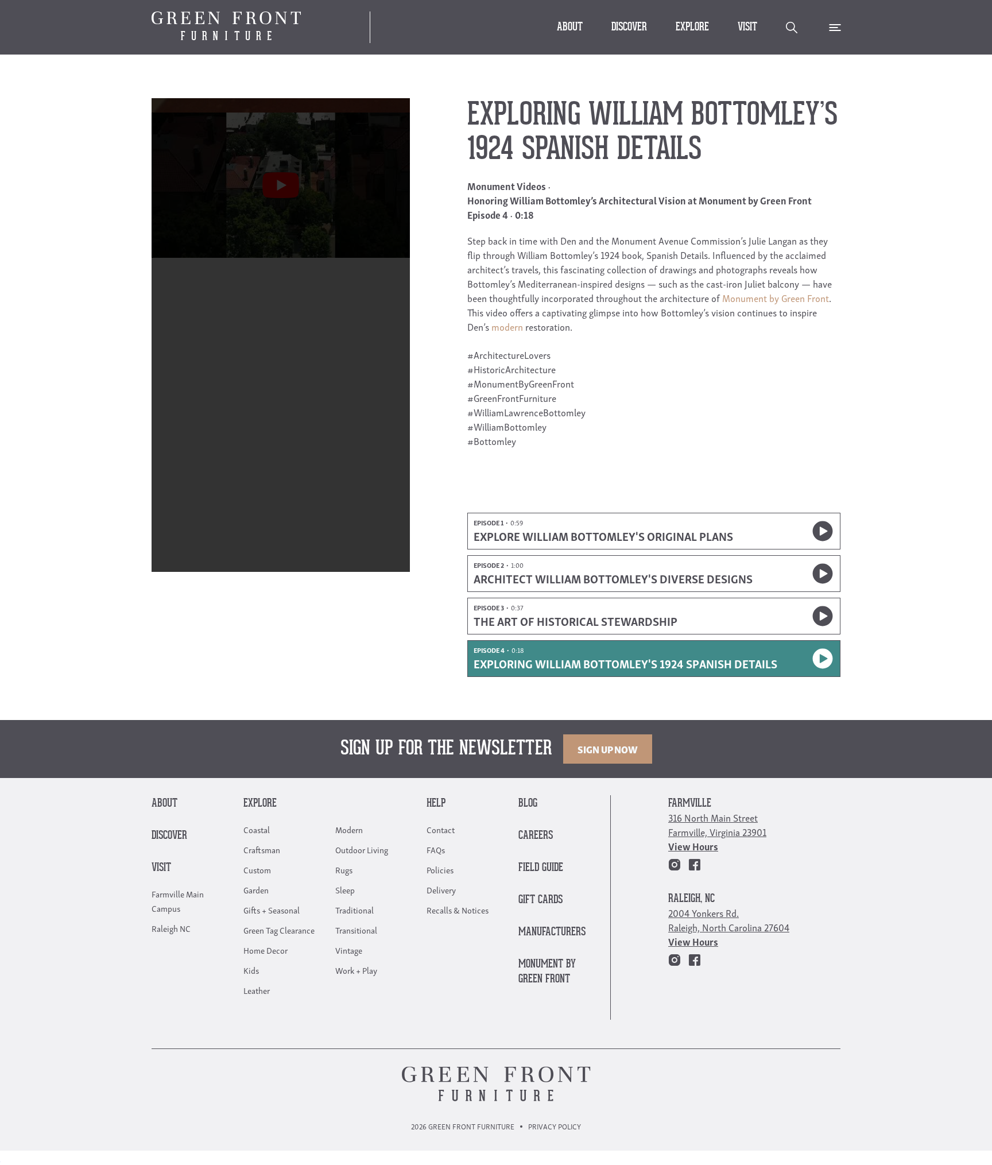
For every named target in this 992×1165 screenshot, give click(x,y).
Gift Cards (540, 900)
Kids (251, 970)
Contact (441, 829)
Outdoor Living (361, 849)
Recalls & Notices (458, 909)
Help (436, 803)
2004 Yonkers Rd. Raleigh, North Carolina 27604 (728, 920)
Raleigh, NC (691, 898)
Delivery (441, 889)
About (570, 27)
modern (507, 326)
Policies (440, 869)
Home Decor (265, 950)
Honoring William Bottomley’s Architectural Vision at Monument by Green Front (639, 200)
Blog (527, 803)
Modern (349, 829)
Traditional (354, 909)
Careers (535, 835)
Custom (257, 869)
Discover (629, 27)
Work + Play (356, 970)
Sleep (345, 889)
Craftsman (261, 849)
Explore (692, 27)
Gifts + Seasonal (271, 909)
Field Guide (540, 867)
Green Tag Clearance (279, 929)
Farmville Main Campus (178, 901)
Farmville (689, 803)
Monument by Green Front (775, 297)
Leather (256, 990)
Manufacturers (552, 932)
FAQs (436, 849)
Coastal (256, 829)
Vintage (348, 950)
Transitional (356, 929)
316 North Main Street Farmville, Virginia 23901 (717, 824)
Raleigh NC (171, 928)
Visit (747, 27)
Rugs (343, 869)
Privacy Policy (554, 1126)
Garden (256, 889)
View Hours (693, 846)
